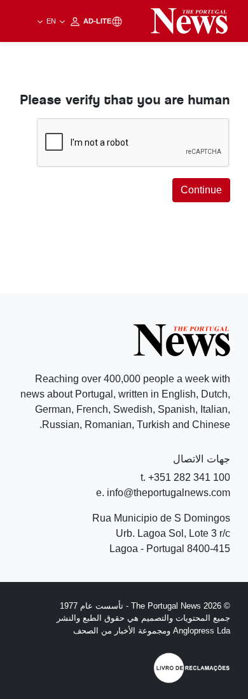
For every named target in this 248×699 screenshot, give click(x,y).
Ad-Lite (78, 21)
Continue (201, 189)
